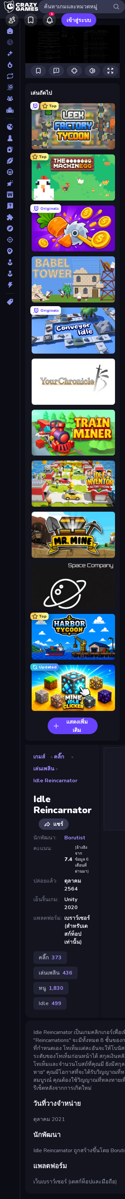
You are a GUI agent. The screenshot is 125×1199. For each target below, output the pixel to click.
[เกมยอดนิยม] (10, 64)
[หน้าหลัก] (10, 31)
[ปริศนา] (10, 217)
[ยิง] (10, 239)
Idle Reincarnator (55, 780)
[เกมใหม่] (10, 53)
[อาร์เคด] (10, 273)
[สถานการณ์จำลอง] (10, 262)
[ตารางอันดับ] (10, 110)
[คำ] (10, 194)
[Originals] (10, 87)
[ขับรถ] (10, 172)
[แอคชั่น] (10, 285)
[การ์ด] (10, 149)
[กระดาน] (10, 138)
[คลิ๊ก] (10, 183)
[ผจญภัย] (10, 228)
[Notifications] (49, 20)
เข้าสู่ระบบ (79, 20)
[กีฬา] (10, 160)
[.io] (10, 126)
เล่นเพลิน (43, 768)
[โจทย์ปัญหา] (10, 206)
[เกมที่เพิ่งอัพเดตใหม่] (10, 76)
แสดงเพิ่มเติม (77, 726)
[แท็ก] (10, 301)
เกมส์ (39, 756)
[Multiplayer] (10, 98)
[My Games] (30, 20)
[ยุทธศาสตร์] (10, 251)
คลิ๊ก (59, 756)
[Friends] (12, 20)
